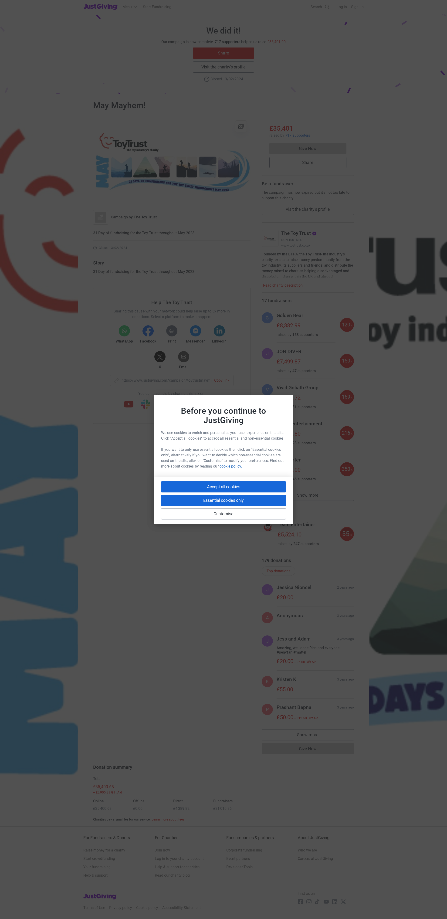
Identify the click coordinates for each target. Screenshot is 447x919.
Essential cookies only (223, 500)
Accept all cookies (223, 486)
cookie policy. (231, 466)
